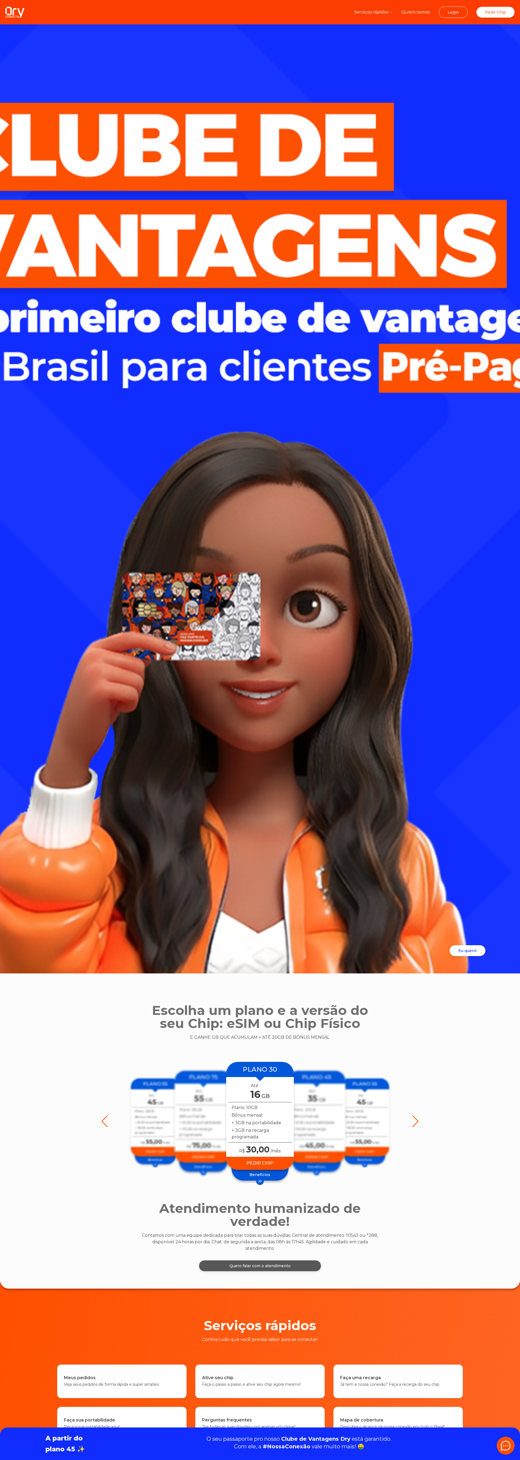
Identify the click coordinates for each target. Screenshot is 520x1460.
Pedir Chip (495, 12)
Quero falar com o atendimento (260, 1265)
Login (453, 12)
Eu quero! (467, 950)
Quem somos (415, 12)
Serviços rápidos (371, 12)
